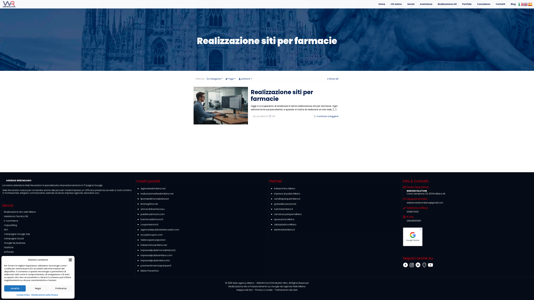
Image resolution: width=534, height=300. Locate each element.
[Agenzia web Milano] (9, 4)
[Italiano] (520, 4)
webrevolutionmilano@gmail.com (425, 202)
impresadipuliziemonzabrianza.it (158, 250)
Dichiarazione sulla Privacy (44, 294)
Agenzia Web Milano (267, 286)
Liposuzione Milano (284, 219)
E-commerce (11, 220)
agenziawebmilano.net (153, 188)
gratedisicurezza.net (285, 204)
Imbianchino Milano (284, 188)
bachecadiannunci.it (152, 219)
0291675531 (412, 211)
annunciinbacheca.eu (153, 209)
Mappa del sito (245, 290)
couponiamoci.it (149, 224)
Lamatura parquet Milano (288, 214)
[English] (525, 4)
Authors (245, 78)
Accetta (15, 288)
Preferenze (61, 288)
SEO (6, 229)
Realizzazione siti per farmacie (282, 95)
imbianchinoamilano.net (154, 245)
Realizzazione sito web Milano (20, 211)
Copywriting (10, 225)
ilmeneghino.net (149, 204)
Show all (333, 78)
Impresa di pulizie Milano (287, 193)
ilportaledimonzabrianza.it (155, 198)
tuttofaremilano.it (283, 209)
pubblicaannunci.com (153, 214)
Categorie (215, 78)
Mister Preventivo (150, 270)
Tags (231, 78)
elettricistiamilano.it (284, 229)
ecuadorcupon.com (152, 234)
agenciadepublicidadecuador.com (160, 229)
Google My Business (14, 243)
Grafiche (8, 247)
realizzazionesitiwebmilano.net (157, 193)
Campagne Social (14, 238)
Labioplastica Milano (285, 224)
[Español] (530, 4)
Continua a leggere (327, 116)
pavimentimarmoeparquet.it (156, 265)
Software (9, 251)
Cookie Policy (23, 294)
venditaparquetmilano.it (287, 198)
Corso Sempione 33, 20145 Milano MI (426, 193)
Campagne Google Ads (17, 234)
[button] (70, 259)
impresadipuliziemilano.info (155, 260)
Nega (38, 288)
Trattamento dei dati (286, 290)
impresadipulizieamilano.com (156, 255)
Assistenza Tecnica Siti (16, 216)
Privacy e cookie (264, 290)
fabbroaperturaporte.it (153, 240)
